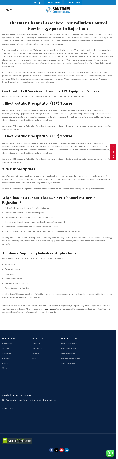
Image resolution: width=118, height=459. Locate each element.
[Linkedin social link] (39, 3)
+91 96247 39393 (53, 3)
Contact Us (37, 348)
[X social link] (56, 450)
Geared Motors (68, 353)
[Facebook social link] (35, 3)
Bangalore (6, 353)
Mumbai (5, 348)
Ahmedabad (7, 343)
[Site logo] (57, 9)
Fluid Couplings (68, 363)
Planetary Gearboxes (70, 358)
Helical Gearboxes (69, 348)
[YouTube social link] (61, 450)
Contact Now (73, 3)
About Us (36, 343)
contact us (50, 308)
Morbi (4, 368)
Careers (35, 353)
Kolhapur (6, 358)
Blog (34, 358)
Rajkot (5, 363)
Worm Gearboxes (69, 343)
